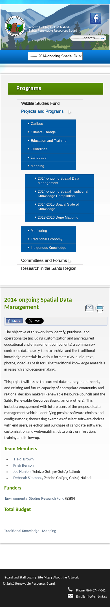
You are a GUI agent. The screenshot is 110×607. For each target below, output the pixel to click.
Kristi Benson (23, 466)
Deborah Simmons (27, 478)
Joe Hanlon (21, 472)
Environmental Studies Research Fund (35, 499)
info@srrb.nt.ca (96, 597)
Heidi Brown (24, 459)
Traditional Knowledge (22, 531)
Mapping (49, 531)
